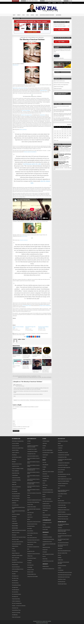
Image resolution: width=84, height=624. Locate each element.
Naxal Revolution (61, 500)
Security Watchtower (16, 566)
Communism (33, 333)
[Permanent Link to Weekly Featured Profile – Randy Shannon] (37, 364)
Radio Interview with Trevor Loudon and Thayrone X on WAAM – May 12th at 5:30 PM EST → (35, 377)
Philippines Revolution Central (63, 509)
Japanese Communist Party (63, 483)
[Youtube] (68, 2)
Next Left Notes (30, 530)
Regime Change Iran (15, 553)
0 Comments (67, 147)
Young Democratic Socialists (32, 576)
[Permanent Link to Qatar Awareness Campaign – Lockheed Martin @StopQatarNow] (46, 350)
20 (57, 135)
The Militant (29, 560)
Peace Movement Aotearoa (48, 501)
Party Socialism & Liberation (32, 533)
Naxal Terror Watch (15, 532)
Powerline (14, 550)
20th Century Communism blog (17, 441)
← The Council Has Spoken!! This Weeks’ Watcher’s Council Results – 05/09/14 (26, 376)
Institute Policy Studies (31, 506)
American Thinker (15, 450)
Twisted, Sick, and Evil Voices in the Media (61, 82)
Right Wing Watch (43, 90)
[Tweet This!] (27, 336)
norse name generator (58, 109)
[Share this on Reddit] (35, 336)
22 (62, 135)
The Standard (45, 510)
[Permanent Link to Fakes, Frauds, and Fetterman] (56, 148)
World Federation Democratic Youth (64, 574)
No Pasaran (14, 534)
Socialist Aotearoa (46, 503)
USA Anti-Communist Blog (17, 603)
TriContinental (60, 570)
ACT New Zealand (46, 441)
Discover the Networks (16, 486)
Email (14, 423)
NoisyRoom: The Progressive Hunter (19, 537)
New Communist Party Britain (48, 554)
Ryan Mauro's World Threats (17, 562)
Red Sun (59, 555)
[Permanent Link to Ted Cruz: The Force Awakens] (17, 350)
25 (70, 135)
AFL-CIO (28, 443)
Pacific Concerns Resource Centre (64, 502)
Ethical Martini (45, 464)
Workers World (30, 571)
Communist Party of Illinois (32, 451)
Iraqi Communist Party (62, 476)
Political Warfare (15, 546)
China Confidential (15, 470)
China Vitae (60, 450)
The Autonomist (15, 571)
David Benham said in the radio (32, 164)
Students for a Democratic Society (33, 553)
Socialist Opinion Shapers (39, 37)
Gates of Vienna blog (15, 498)
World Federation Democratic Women (65, 572)
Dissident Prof (14, 489)
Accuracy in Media (15, 443)
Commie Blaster (15, 475)
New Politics (29, 528)
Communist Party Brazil (47, 522)
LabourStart (60, 548)
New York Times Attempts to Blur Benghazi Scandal (26, 367)
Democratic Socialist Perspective (64, 467)
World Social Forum (61, 581)
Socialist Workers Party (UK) (48, 561)
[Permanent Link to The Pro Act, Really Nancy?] (17, 362)
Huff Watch (14, 502)
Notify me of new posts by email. (20, 428)
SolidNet (59, 567)
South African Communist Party (48, 568)
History (46, 333)
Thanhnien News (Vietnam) (63, 516)
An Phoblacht (45, 534)
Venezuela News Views (16, 610)
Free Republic (14, 491)
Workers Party (45, 517)
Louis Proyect (29, 517)
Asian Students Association (63, 441)
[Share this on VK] (39, 336)
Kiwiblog (44, 445)
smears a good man (22, 129)
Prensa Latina (45, 529)
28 (60, 137)
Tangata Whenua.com (46, 508)
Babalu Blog (14, 459)
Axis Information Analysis (16, 457)
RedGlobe (59, 557)
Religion (23, 334)
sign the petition (24, 236)
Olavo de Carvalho (15, 539)
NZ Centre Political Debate (47, 450)
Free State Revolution (16, 493)
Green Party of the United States (33, 502)
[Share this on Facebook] (29, 336)
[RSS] (70, 2)
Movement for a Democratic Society (34, 521)
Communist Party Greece (47, 541)
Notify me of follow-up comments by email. (21, 426)
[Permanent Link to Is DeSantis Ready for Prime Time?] (37, 350)
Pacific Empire (45, 454)
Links (59, 498)
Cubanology (14, 482)
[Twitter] (64, 2)
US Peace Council (30, 569)
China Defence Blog (15, 473)
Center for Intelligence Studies (17, 468)
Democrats (43, 333)
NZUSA (44, 496)
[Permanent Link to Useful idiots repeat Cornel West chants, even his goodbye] (27, 350)
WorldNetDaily (15, 614)
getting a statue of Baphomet (45, 305)
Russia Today (45, 558)
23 (65, 135)
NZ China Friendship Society (48, 492)
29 (62, 137)
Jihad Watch (14, 516)
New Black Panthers (31, 526)
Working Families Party (31, 574)
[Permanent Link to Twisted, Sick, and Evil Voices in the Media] (56, 155)
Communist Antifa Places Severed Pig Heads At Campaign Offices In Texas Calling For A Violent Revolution (46, 369)
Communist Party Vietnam (62, 465)
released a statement (23, 240)
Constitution (38, 333)
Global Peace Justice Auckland (48, 471)
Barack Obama (23, 37)
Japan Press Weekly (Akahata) (63, 481)
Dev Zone (44, 462)
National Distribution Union (48, 489)
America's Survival (15, 445)
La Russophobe (15, 523)
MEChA (28, 519)
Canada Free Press (15, 466)
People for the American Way (26, 114)
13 (57, 133)
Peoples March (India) (62, 507)
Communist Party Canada (32, 449)
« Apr (55, 140)
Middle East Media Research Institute (19, 530)
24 (67, 135)
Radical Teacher (30, 544)
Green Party (45, 473)
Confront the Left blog (16, 477)
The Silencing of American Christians (32, 39)
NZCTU (44, 494)
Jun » (57, 140)
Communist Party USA (31, 453)
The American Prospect (31, 558)
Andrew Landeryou (15, 452)
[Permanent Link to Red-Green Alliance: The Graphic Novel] (56, 163)
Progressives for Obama (31, 542)
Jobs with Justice (30, 512)
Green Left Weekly (61, 469)
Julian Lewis (14, 521)
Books (49, 2)
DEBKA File (14, 484)
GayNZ (44, 469)
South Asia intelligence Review (17, 569)
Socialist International (62, 565)
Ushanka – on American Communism (18, 605)
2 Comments (35, 41)
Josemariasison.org (61, 485)
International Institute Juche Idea (64, 474)
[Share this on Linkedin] (33, 336)
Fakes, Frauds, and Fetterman (59, 80)
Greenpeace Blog (46, 476)
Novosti (44, 556)
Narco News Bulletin (46, 527)
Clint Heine (45, 443)
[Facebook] (66, 2)
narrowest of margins (26, 110)
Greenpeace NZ (45, 478)
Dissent (28, 497)
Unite (44, 512)
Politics (20, 334)
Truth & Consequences (16, 601)
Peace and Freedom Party (32, 537)
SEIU (28, 549)
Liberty (27, 37)
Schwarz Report (15, 564)
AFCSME (29, 441)
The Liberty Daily (15, 578)
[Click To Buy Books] (32, 33)
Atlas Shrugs (14, 454)
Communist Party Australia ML (63, 454)
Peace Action (29, 535)
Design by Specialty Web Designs (42, 622)
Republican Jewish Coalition (17, 555)
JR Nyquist (14, 518)
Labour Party (45, 485)
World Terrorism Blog (16, 612)
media (17, 334)
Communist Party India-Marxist (63, 462)
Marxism (14, 334)
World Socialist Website (62, 583)
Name (14, 421)
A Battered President (58, 88)
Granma (44, 524)
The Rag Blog (29, 567)
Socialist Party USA (30, 551)
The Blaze (14, 573)
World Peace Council (61, 579)
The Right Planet (15, 587)
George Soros (42, 114)
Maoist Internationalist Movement (64, 550)
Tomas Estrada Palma (16, 598)
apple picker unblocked (58, 113)
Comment (15, 408)
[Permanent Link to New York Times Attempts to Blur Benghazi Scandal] (27, 362)
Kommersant (45, 549)
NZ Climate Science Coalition (48, 452)
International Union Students (63, 542)
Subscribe (54, 2)
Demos (28, 495)
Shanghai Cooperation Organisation (64, 514)
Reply (15, 396)
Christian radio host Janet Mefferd (30, 151)
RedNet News (60, 559)
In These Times (30, 504)
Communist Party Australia (63, 452)
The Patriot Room (15, 582)
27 (57, 137)
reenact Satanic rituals (27, 305)
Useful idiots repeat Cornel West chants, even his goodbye (26, 356)
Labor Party (29, 514)
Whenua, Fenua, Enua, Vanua (63, 518)
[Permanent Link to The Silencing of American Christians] (32, 52)
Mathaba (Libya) (46, 566)
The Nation (29, 562)
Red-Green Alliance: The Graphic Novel (61, 84)
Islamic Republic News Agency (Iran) (64, 478)
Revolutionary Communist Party (33, 546)
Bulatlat (59, 443)
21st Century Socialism (21, 333)
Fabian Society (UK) (46, 547)
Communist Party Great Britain (48, 539)
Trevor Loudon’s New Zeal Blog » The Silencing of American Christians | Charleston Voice (33, 400)
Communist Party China (62, 457)
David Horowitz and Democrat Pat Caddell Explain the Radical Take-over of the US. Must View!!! (62, 110)
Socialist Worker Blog (47, 505)
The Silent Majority (15, 589)
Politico (13, 548)
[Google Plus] (67, 2)
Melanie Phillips (15, 525)
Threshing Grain (15, 596)
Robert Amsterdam (15, 557)
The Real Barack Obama (16, 585)
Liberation (44, 487)
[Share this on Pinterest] (31, 336)
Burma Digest (60, 445)
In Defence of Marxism (62, 533)
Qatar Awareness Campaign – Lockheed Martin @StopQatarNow (46, 356)
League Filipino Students (62, 493)
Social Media (60, 2)
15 (62, 133)
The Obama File (15, 580)
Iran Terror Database (16, 514)
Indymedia (45, 480)
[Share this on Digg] (37, 336)
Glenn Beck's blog (15, 500)
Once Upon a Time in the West (17, 541)
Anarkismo (60, 527)
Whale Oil (44, 457)
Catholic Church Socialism (58, 86)
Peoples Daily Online (62, 505)
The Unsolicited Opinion (16, 594)
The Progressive (30, 565)
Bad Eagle (14, 461)
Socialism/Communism (31, 37)
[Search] (71, 2)
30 (65, 137)
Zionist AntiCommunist (16, 617)
